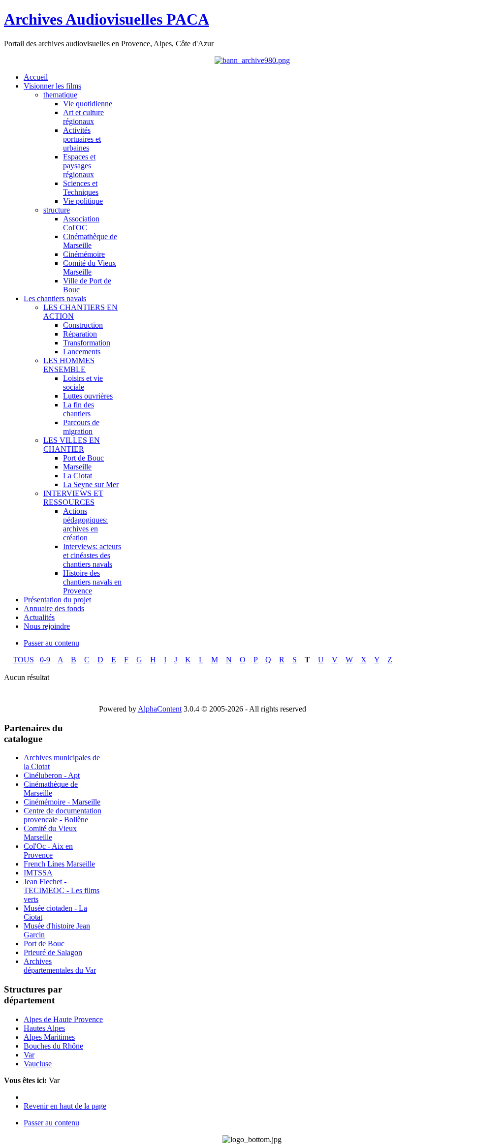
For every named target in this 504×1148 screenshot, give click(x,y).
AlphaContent (160, 709)
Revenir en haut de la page (65, 1106)
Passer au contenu (51, 643)
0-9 (45, 659)
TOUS (23, 659)
